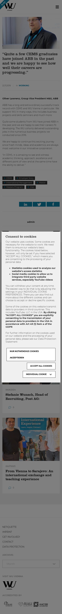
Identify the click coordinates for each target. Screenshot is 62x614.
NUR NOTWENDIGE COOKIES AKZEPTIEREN (24, 354)
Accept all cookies (41, 366)
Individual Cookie (36, 374)
